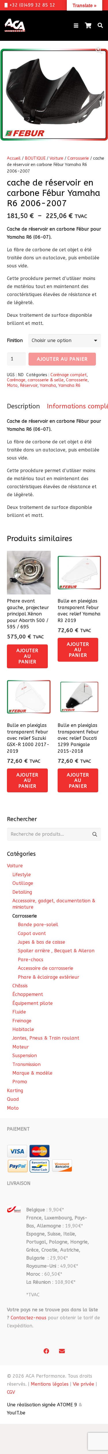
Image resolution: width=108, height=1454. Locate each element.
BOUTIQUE (35, 158)
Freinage (21, 1021)
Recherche (94, 834)
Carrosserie (78, 158)
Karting (15, 1090)
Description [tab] (23, 406)
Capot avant (32, 933)
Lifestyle (21, 874)
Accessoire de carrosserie (45, 968)
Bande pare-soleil (38, 924)
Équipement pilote (32, 1003)
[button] (76, 25)
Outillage (22, 883)
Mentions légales (50, 1384)
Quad (13, 1099)
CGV (11, 1392)
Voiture (56, 158)
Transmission (26, 1064)
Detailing (22, 892)
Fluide (19, 1012)
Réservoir (28, 385)
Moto (12, 385)
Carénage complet (68, 374)
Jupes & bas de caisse (41, 942)
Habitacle (23, 1029)
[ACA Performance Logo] (15, 25)
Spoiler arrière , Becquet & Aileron (56, 950)
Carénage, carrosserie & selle (35, 380)
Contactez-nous (28, 1317)
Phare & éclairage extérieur (48, 977)
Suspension (24, 1055)
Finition (15, 340)
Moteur (20, 1047)
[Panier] (88, 25)
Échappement (27, 994)
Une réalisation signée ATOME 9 (42, 1404)
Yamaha (48, 385)
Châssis (20, 985)
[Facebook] (46, 1351)
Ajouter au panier (62, 359)
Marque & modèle (32, 1073)
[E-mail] (62, 1351)
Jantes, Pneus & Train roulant (45, 1038)
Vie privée (83, 1384)
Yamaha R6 (69, 385)
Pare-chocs (30, 959)
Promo (19, 1081)
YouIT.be (16, 1413)
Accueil (14, 158)
